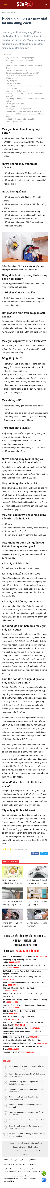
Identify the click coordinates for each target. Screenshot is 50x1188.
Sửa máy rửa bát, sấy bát (15, 1151)
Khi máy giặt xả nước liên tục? (17, 106)
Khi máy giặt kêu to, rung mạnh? (18, 109)
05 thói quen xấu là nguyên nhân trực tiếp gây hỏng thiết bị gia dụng (26, 1067)
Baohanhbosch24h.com (25, 945)
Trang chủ (12, 1143)
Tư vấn (25, 1155)
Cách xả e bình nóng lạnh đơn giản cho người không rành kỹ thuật (26, 1127)
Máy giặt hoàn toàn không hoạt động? (20, 58)
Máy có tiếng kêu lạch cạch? (17, 91)
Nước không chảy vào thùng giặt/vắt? (20, 60)
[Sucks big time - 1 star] (3, 849)
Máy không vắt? (12, 81)
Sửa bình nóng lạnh (19, 1147)
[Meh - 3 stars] (8, 849)
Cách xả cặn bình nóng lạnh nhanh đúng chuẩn (27, 1120)
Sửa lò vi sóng (33, 1147)
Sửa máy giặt (29, 1151)
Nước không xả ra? (13, 63)
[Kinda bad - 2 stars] (5, 849)
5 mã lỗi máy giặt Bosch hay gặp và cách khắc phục (37, 883)
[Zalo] (43, 1180)
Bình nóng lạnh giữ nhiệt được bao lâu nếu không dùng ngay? (25, 1098)
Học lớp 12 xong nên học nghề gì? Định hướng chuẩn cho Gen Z (27, 1075)
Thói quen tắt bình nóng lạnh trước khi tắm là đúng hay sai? (26, 1113)
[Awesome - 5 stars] (13, 849)
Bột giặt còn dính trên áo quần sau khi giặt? (22, 73)
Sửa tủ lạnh (40, 1151)
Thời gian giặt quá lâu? (14, 83)
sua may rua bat (10, 1176)
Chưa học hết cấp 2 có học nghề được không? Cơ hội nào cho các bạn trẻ (26, 1083)
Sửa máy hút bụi (36, 1143)
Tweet (45, 853)
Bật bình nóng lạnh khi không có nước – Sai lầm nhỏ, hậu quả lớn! (27, 1135)
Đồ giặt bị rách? (12, 78)
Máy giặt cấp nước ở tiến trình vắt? (19, 76)
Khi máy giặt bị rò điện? (15, 104)
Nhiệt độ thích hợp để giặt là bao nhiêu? (21, 119)
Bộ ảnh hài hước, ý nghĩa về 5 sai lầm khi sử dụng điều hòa (11, 883)
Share (36, 853)
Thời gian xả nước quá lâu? (16, 70)
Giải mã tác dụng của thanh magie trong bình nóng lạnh (26, 1106)
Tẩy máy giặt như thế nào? (16, 121)
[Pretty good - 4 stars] (10, 849)
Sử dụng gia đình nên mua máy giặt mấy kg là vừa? (26, 111)
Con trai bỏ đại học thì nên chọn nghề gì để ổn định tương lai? (26, 1090)
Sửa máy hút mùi (23, 1143)
